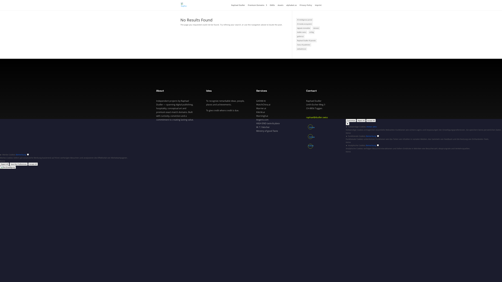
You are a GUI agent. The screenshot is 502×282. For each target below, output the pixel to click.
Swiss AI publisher (303, 45)
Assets (280, 5)
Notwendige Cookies (357, 126)
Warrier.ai (261, 108)
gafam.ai (300, 36)
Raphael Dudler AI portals (306, 40)
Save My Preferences (19, 164)
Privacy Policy (306, 5)
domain (316, 28)
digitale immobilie (303, 28)
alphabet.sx (291, 5)
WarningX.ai (262, 115)
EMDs (272, 5)
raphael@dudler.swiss (317, 117)
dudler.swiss (301, 32)
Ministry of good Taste (267, 131)
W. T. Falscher (263, 127)
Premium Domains (256, 5)
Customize (351, 120)
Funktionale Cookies (357, 136)
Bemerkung (371, 136)
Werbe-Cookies (8, 154)
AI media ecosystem (304, 24)
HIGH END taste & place (268, 123)
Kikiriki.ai (260, 112)
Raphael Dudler (238, 5)
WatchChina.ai (263, 104)
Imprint (318, 5)
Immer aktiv (371, 126)
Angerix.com (262, 119)
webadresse (301, 49)
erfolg (311, 32)
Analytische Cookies (356, 145)
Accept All (371, 120)
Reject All (361, 120)
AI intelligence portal (304, 20)
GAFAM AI (261, 100)
